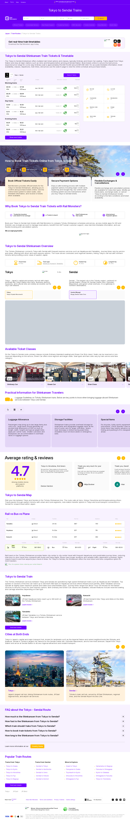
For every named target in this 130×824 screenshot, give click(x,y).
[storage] (14, 409)
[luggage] (8, 409)
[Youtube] (124, 800)
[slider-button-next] (123, 174)
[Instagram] (120, 800)
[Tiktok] (117, 800)
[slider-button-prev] (118, 174)
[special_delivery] (21, 409)
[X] (113, 800)
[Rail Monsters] (14, 18)
